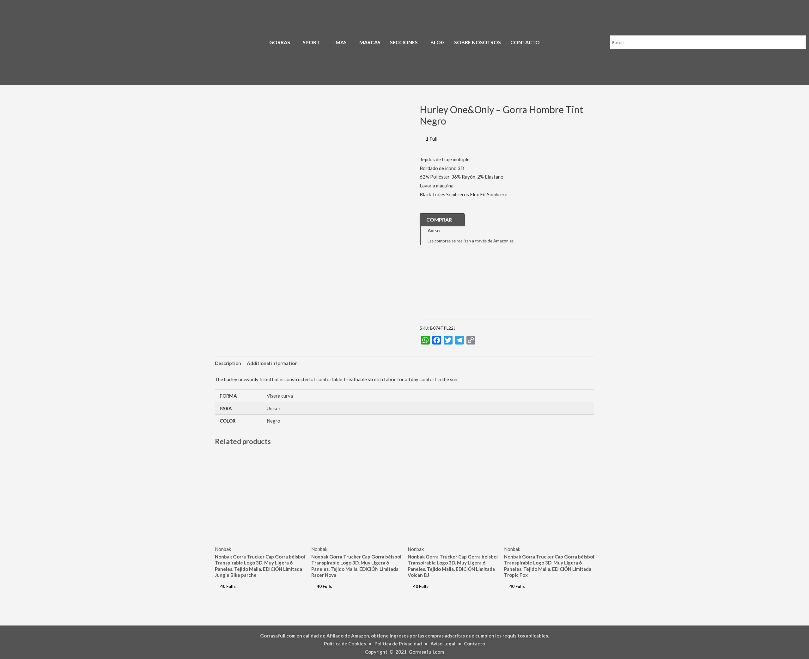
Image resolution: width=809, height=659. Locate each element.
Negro (273, 421)
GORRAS (279, 42)
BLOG (437, 42)
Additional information (272, 363)
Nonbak (223, 549)
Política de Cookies (345, 643)
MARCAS (369, 42)
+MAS (339, 42)
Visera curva (280, 396)
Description (228, 363)
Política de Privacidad (398, 643)
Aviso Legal (442, 643)
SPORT (311, 42)
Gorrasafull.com (426, 652)
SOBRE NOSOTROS (477, 42)
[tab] (228, 363)
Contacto (474, 643)
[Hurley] (451, 287)
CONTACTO (525, 42)
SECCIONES (404, 42)
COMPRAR (439, 220)
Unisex (274, 408)
